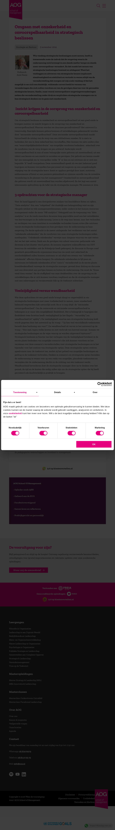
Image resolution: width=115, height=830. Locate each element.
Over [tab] (95, 392)
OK (94, 444)
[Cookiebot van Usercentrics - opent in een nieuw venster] (99, 384)
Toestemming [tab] (20, 392)
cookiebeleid (15, 413)
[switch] (43, 433)
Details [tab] (57, 392)
